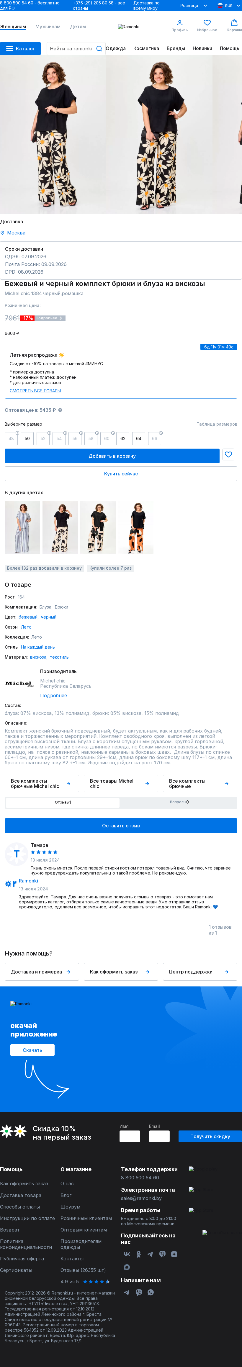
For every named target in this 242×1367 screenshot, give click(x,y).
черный (48, 616)
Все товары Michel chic (111, 783)
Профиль (179, 30)
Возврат (10, 1230)
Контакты (72, 1259)
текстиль (59, 656)
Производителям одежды (81, 1244)
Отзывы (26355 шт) (83, 1270)
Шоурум (70, 1207)
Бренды (176, 48)
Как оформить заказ (114, 972)
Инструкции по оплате (27, 1218)
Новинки (202, 48)
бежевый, (29, 616)
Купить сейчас (121, 474)
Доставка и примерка (36, 972)
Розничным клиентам (86, 1218)
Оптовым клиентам (83, 1230)
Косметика (146, 48)
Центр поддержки (190, 972)
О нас (67, 1183)
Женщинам (13, 26)
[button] (228, 454)
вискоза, (39, 656)
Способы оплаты (20, 1207)
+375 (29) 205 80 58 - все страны (99, 5)
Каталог (25, 49)
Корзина (234, 30)
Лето (26, 626)
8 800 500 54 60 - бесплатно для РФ (30, 5)
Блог (65, 1195)
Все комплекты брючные (187, 783)
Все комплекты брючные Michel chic (35, 783)
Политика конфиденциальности (26, 1244)
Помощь (229, 48)
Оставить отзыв (121, 826)
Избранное (207, 30)
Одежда (116, 48)
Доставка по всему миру (146, 5)
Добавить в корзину (112, 456)
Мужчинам (47, 26)
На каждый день (38, 646)
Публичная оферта (22, 1259)
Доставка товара (20, 1195)
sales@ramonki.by (141, 1198)
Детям (78, 26)
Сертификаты (16, 1270)
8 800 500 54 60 (140, 1178)
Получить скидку (210, 1136)
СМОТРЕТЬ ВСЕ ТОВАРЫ (35, 390)
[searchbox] (76, 48)
